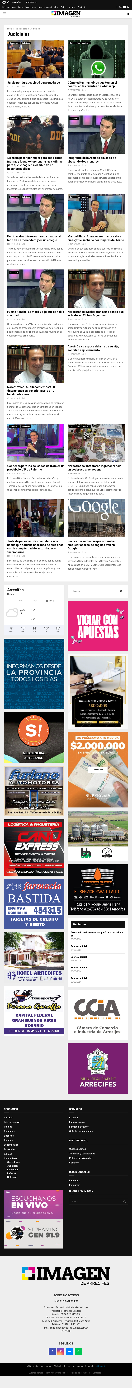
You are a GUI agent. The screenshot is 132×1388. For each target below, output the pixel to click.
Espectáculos (11, 1144)
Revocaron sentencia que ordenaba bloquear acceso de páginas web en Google (91, 544)
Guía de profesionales (48, 7)
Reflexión (12, 1173)
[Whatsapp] (78, 1351)
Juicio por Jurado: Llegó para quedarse (33, 82)
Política (8, 1126)
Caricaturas (13, 1162)
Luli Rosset (100, 1366)
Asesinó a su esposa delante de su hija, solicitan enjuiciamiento (93, 348)
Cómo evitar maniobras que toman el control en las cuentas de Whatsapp (92, 84)
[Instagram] (60, 1351)
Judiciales (26, 43)
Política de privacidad (80, 1158)
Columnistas (14, 43)
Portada (8, 1117)
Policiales (9, 1131)
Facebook (74, 1180)
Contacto (82, 7)
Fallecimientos (9, 7)
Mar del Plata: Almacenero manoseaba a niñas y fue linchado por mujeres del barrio (96, 238)
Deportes (9, 1135)
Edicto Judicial (79, 946)
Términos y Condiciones (82, 1153)
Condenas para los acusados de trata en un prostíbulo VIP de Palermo (35, 467)
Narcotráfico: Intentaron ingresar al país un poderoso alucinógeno (94, 467)
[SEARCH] (121, 591)
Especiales (10, 1149)
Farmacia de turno (79, 1126)
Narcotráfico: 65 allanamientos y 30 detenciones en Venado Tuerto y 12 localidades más (31, 390)
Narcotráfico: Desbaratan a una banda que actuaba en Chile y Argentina (96, 313)
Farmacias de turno (27, 7)
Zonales (8, 1140)
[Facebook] (52, 1351)
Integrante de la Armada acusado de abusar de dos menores (92, 159)
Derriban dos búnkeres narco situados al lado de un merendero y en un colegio (34, 238)
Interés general (12, 1122)
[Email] (69, 1351)
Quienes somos (68, 7)
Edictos (8, 1154)
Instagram (74, 1185)
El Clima (73, 1117)
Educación (13, 1169)
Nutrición (12, 1177)
